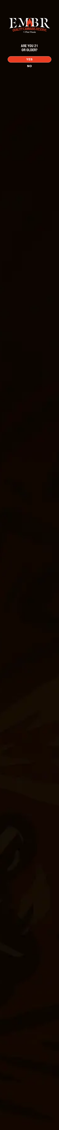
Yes (29, 59)
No (29, 66)
